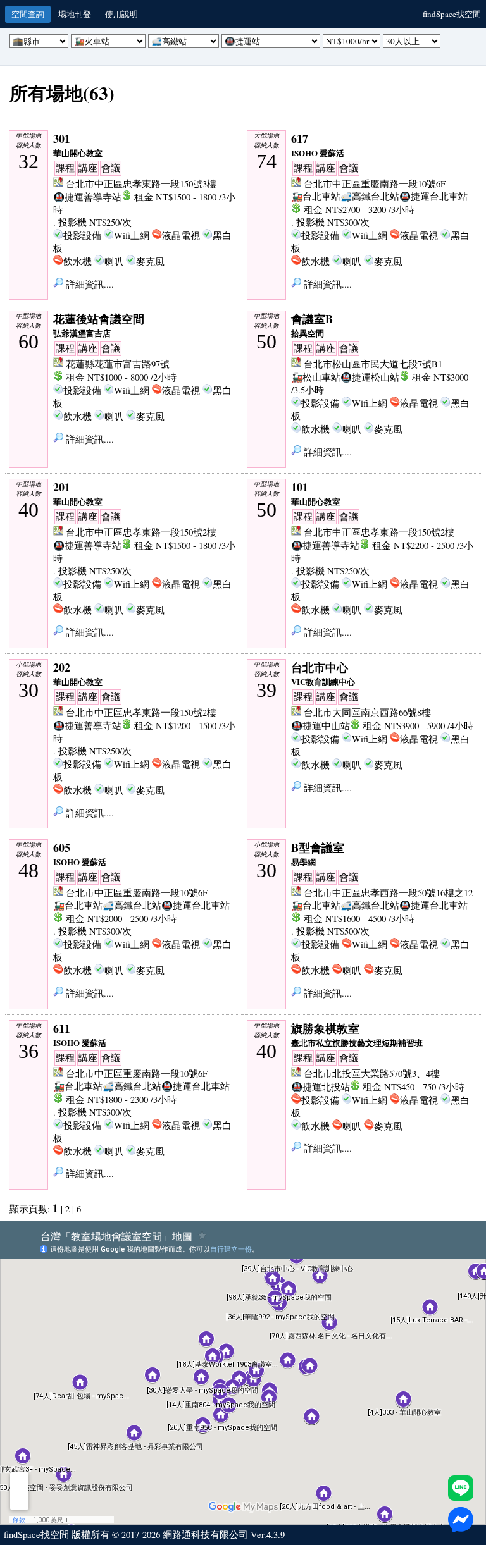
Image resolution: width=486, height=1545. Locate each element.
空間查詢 (27, 14)
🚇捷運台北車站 (433, 196)
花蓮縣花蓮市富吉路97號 (118, 364)
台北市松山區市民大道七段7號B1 (373, 364)
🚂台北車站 (315, 196)
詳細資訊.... (88, 284)
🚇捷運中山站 (320, 726)
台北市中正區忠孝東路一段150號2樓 (141, 532)
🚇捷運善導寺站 (87, 197)
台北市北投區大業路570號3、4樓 (372, 1074)
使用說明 (121, 14)
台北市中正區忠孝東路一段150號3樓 (141, 184)
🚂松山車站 (315, 377)
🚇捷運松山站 (369, 377)
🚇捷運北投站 (320, 1087)
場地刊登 (74, 14)
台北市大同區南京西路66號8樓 (367, 712)
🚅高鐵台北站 (369, 196)
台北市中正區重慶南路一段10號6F (375, 184)
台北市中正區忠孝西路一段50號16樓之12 (388, 893)
